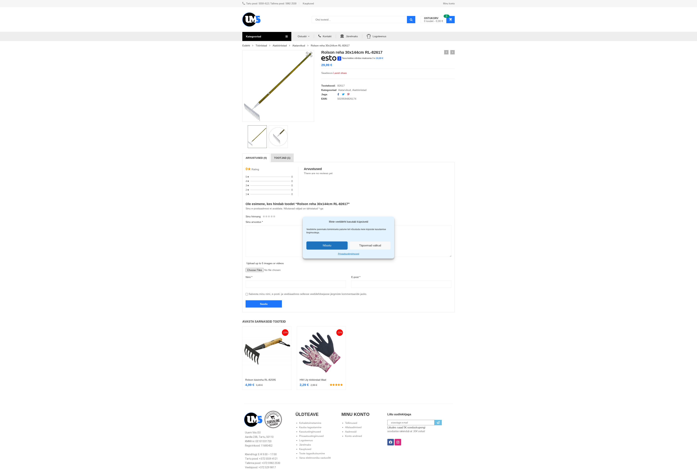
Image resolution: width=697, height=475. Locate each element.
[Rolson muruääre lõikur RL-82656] (446, 52)
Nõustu (327, 245)
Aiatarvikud (298, 45)
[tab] (256, 157)
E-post (355, 277)
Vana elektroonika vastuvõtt (315, 457)
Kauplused (305, 449)
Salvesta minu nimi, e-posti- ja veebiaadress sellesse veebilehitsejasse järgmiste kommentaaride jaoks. (308, 293)
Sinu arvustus (254, 221)
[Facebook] (338, 94)
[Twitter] (343, 94)
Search (411, 19)
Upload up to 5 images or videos (265, 263)
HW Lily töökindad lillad (313, 379)
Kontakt (327, 36)
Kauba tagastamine (310, 427)
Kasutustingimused (310, 431)
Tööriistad (261, 45)
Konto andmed (353, 436)
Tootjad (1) (282, 157)
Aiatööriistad (280, 45)
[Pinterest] (348, 94)
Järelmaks (352, 36)
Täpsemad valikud (370, 245)
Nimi (249, 277)
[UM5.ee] (251, 19)
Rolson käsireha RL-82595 (260, 379)
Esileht (246, 45)
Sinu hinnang (253, 216)
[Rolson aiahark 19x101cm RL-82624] (452, 52)
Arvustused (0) (256, 157)
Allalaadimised (353, 427)
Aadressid (350, 431)
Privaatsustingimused (348, 253)
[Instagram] (398, 442)
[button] (309, 54)
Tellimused (351, 422)
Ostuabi (302, 36)
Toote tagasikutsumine (312, 453)
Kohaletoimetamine (310, 422)
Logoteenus (379, 36)
